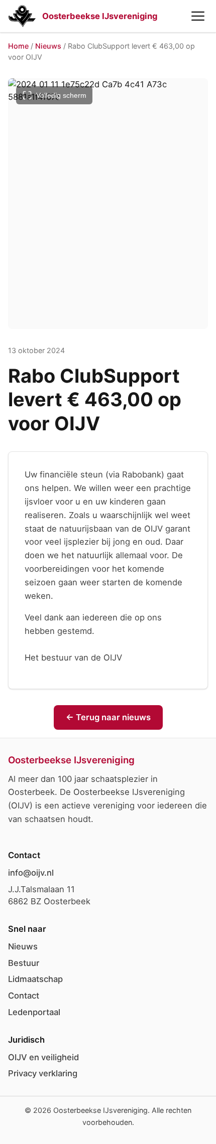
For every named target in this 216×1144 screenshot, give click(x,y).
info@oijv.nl (31, 873)
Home (18, 46)
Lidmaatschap (35, 979)
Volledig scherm (61, 95)
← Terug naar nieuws (108, 717)
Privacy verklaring (42, 1073)
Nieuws (48, 46)
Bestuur (23, 963)
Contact (23, 996)
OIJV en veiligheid (43, 1057)
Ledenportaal (34, 1012)
